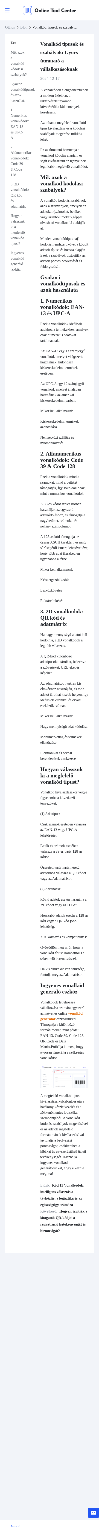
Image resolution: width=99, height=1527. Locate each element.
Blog (23, 27)
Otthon (10, 27)
